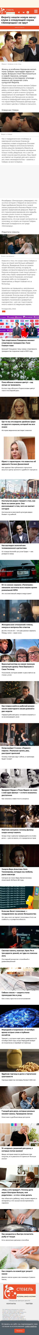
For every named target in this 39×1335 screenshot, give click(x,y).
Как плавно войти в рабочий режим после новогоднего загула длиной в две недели (18, 708)
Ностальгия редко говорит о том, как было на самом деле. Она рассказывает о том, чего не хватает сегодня (18, 505)
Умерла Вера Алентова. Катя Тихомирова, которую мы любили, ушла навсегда (17, 872)
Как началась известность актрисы (15, 799)
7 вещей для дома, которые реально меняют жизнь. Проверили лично (18, 1112)
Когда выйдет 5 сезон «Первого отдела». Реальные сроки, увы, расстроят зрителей (16, 750)
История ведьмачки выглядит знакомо (17, 430)
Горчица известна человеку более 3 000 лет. (19, 1080)
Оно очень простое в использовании (16, 998)
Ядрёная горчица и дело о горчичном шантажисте (19, 1075)
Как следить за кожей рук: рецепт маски (17, 1272)
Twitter (29, 1304)
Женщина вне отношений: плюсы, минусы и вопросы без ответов (17, 626)
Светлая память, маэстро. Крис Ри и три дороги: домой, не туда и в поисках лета (19, 953)
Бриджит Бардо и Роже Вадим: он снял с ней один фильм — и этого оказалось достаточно (19, 792)
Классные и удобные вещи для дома (16, 1117)
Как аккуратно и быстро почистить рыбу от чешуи (17, 1235)
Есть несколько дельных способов (15, 1240)
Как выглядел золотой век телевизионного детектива (14, 546)
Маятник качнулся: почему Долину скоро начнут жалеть (17, 831)
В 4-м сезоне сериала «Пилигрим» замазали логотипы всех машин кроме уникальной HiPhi (19, 587)
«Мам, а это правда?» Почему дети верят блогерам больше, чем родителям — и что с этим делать (17, 1192)
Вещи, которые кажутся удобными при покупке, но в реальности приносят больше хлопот (19, 1156)
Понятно (19, 1331)
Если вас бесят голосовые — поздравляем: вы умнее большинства (19, 912)
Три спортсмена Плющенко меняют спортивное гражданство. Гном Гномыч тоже (18, 343)
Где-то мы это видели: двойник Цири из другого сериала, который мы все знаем (18, 424)
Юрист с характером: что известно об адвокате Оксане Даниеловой (19, 462)
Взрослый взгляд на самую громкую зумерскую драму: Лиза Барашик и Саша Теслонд (18, 666)
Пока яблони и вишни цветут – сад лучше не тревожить (17, 383)
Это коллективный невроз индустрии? (17, 593)
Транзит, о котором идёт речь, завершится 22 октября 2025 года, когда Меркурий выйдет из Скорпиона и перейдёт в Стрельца (19, 1040)
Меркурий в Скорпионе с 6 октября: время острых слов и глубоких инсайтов (18, 1032)
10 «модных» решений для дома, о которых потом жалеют (17, 1149)
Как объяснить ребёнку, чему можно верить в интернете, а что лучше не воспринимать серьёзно (19, 1201)
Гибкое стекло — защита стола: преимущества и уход (16, 994)
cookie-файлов (31, 1326)
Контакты (11, 1304)
